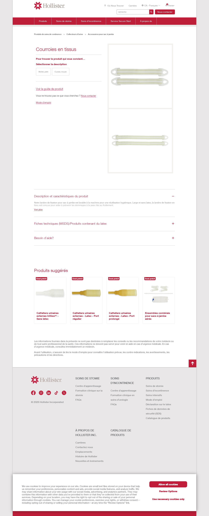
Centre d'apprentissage (88, 385)
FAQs (78, 399)
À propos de (146, 21)
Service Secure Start (121, 21)
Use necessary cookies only (168, 498)
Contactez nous (84, 447)
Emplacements (83, 451)
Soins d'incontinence (91, 21)
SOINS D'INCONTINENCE (122, 381)
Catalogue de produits (158, 418)
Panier (170, 5)
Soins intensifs (154, 395)
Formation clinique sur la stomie (89, 392)
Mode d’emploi (43, 102)
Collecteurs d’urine (75, 34)
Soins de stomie (64, 21)
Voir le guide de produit (49, 89)
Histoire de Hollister (86, 456)
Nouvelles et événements (89, 460)
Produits (43, 21)
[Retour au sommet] (192, 363)
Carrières (80, 442)
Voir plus (38, 209)
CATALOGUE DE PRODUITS (121, 433)
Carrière (133, 5)
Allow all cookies (168, 484)
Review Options (168, 491)
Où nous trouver (115, 5)
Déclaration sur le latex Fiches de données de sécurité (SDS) (158, 409)
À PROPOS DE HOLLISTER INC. (86, 433)
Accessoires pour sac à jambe (101, 34)
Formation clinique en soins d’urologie (122, 397)
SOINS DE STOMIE (87, 378)
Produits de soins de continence (48, 34)
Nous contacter (164, 12)
